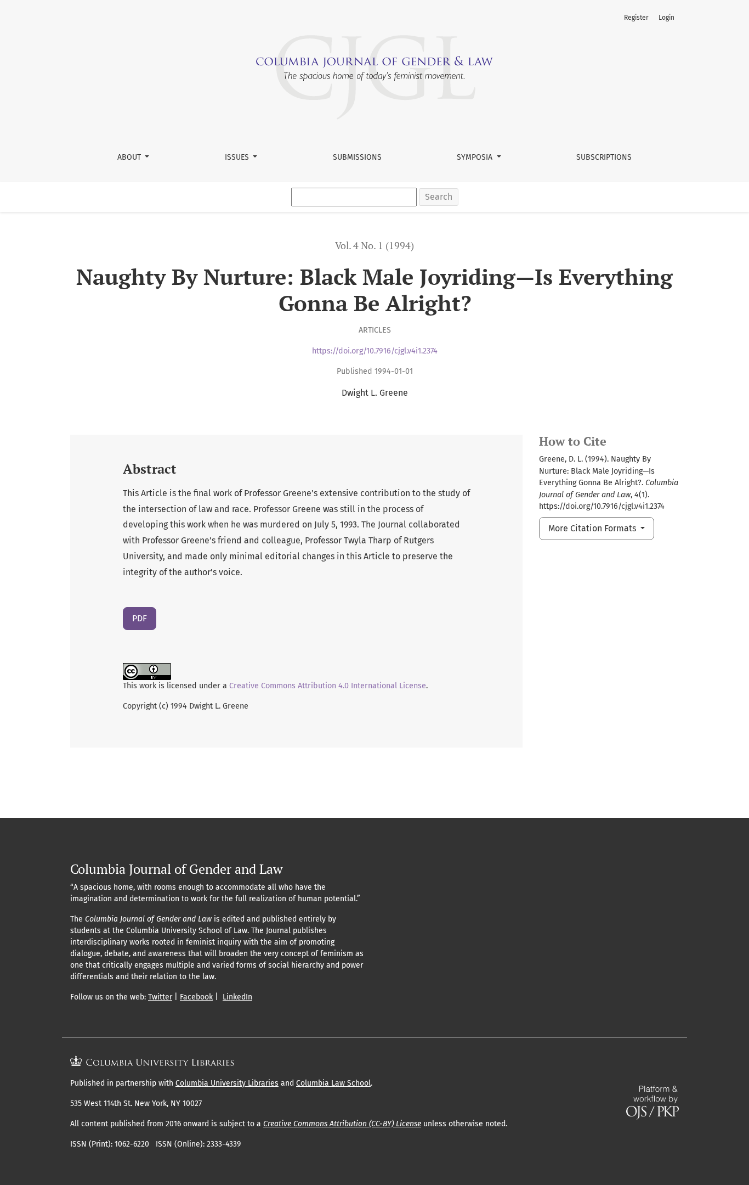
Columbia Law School (333, 1083)
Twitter (160, 997)
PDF (139, 618)
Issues (238, 157)
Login (666, 17)
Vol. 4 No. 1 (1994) (374, 245)
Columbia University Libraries (227, 1083)
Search (438, 197)
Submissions (357, 157)
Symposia (476, 157)
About (130, 157)
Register (636, 17)
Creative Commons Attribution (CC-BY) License (342, 1123)
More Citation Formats (593, 528)
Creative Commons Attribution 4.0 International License (327, 685)
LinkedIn (237, 997)
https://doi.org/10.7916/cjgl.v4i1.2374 (375, 351)
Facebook (196, 997)
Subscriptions (604, 157)
